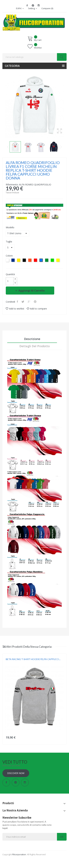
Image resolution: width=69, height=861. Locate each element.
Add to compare (38, 308)
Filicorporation (19, 854)
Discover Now (15, 773)
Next (61, 146)
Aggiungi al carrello (31, 290)
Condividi (17, 302)
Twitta (23, 302)
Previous (8, 146)
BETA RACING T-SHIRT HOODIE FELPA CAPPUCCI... (33, 659)
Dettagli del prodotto (34, 346)
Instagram (38, 5)
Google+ (29, 302)
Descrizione (32, 339)
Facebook (27, 5)
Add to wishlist (16, 308)
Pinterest (33, 5)
